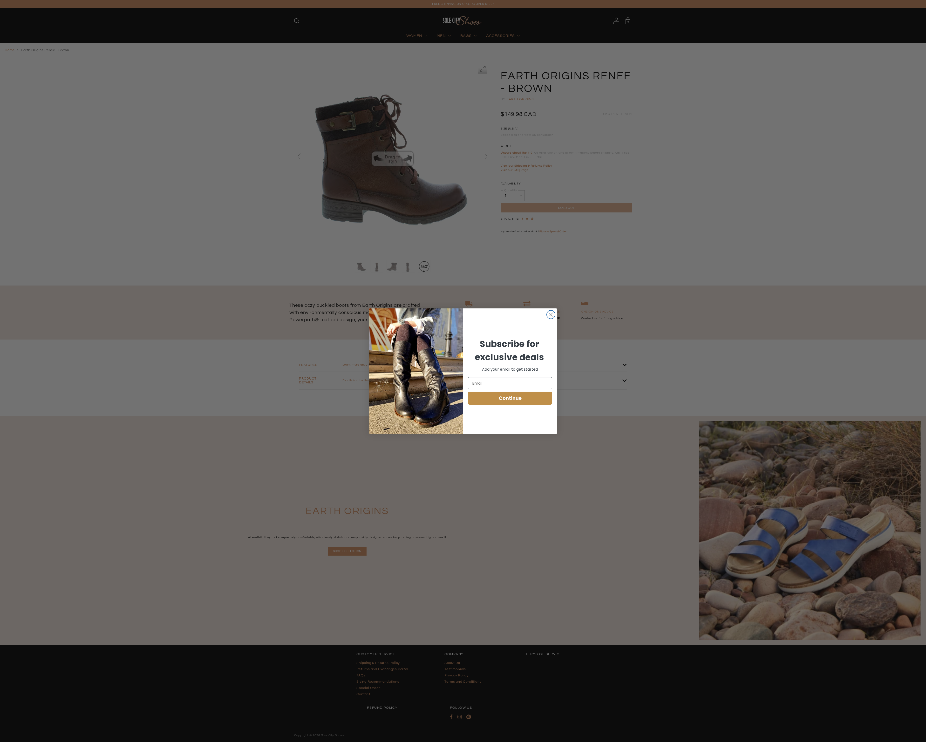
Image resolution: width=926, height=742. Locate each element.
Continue (510, 398)
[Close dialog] (551, 314)
